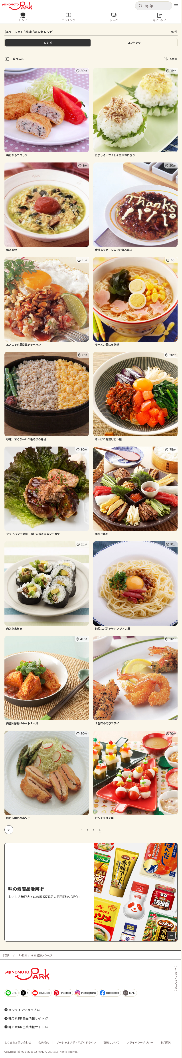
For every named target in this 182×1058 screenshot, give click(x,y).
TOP (6, 955)
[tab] (134, 42)
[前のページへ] (8, 829)
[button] (153, 5)
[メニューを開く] (176, 6)
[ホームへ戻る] (17, 6)
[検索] (140, 6)
